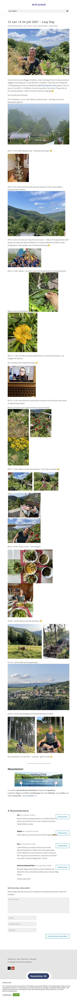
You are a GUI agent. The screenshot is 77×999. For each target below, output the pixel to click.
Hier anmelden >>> (30, 796)
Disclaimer (33, 959)
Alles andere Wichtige (40, 26)
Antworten (62, 816)
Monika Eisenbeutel (16, 26)
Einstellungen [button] (7, 995)
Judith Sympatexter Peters (47, 85)
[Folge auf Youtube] (12, 968)
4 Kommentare (53, 26)
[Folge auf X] (9, 968)
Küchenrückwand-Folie (25, 866)
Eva (18, 844)
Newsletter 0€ (38, 976)
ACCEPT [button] (16, 995)
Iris (18, 815)
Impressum (24, 959)
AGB (18, 959)
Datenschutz (12, 959)
